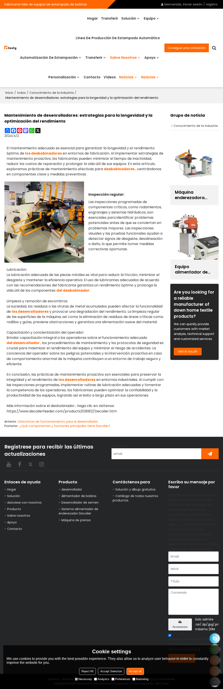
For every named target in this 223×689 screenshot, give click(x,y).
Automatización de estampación (49, 57)
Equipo (149, 18)
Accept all (135, 671)
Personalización (62, 77)
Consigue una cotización (187, 48)
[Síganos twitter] (30, 464)
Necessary (85, 679)
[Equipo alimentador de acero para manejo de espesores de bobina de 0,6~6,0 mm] (194, 236)
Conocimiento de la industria (51, 93)
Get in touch (187, 351)
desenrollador (71, 489)
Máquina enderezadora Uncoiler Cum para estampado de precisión (193, 195)
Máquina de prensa (76, 520)
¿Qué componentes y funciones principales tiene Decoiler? (65, 426)
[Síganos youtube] (8, 464)
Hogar (92, 18)
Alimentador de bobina (78, 496)
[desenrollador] (44, 222)
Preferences (122, 679)
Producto (14, 509)
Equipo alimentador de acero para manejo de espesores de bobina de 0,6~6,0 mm (193, 269)
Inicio (9, 93)
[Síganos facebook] (19, 464)
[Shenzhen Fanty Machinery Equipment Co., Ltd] (10, 48)
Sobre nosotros (123, 57)
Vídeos (110, 77)
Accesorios (180, 627)
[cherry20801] (215, 638)
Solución (128, 18)
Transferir (109, 18)
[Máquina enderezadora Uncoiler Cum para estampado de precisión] (194, 161)
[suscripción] (210, 453)
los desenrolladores (30, 311)
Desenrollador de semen (80, 502)
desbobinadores (119, 168)
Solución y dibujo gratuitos (135, 489)
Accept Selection (111, 671)
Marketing (142, 679)
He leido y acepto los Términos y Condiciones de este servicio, (193, 644)
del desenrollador (23, 342)
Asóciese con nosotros (24, 502)
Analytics (103, 679)
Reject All (87, 671)
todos (21, 93)
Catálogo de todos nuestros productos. (135, 498)
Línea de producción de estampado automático (118, 38)
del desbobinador (73, 290)
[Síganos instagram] (41, 464)
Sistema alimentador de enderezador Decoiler (78, 511)
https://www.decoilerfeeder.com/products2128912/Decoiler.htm (62, 411)
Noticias (126, 77)
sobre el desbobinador (55, 405)
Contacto (92, 77)
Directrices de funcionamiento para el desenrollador (58, 421)
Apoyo (149, 57)
